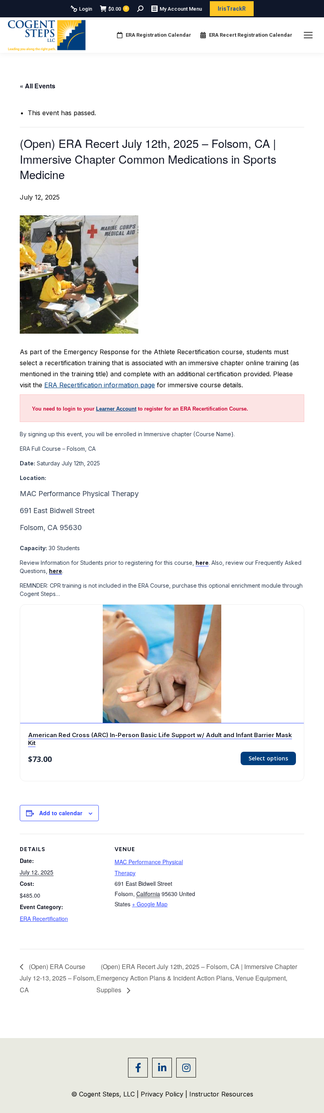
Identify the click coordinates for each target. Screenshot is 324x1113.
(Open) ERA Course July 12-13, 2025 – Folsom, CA (58, 978)
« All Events (37, 85)
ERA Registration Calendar (158, 35)
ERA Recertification (44, 919)
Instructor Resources (221, 1094)
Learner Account (116, 409)
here (55, 571)
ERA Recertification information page (99, 385)
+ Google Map (150, 904)
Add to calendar (60, 813)
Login (85, 9)
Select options (268, 758)
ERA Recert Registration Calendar (250, 35)
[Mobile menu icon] (308, 35)
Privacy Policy (163, 1094)
